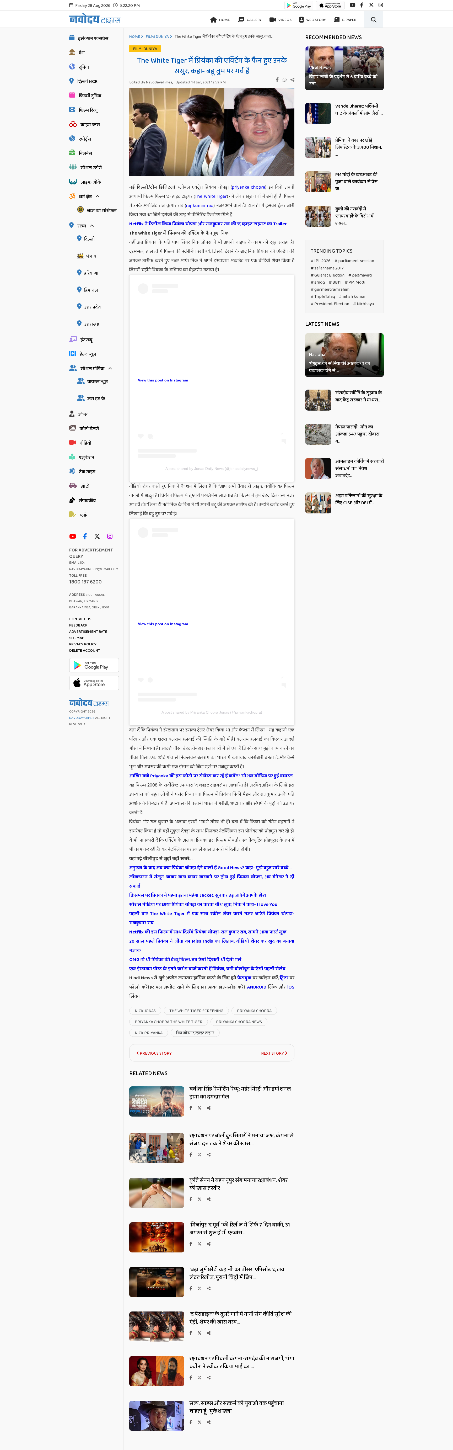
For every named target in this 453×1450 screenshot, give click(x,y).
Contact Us (80, 619)
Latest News (322, 324)
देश (81, 53)
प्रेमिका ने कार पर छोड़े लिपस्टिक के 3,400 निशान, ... (358, 147)
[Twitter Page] (98, 536)
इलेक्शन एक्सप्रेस (93, 38)
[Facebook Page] (86, 536)
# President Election (330, 303)
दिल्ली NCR (87, 81)
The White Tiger (211, 196)
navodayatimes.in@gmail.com (93, 569)
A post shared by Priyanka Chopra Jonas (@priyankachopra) (211, 712)
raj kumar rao (199, 205)
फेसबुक (244, 978)
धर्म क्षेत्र (85, 196)
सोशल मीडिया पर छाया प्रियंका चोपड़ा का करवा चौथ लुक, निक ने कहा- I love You (203, 904)
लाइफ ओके (90, 182)
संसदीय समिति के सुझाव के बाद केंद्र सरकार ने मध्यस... (358, 396)
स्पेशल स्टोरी (91, 168)
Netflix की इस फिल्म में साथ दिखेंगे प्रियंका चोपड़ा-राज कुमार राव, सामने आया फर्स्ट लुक (208, 932)
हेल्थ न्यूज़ (88, 354)
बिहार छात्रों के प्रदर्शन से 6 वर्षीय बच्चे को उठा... (343, 80)
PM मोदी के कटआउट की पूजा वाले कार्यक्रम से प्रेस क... (356, 182)
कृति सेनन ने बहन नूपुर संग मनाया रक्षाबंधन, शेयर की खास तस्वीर (239, 1184)
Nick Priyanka (149, 1033)
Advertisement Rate (88, 632)
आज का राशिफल (101, 210)
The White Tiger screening (196, 1011)
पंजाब (91, 256)
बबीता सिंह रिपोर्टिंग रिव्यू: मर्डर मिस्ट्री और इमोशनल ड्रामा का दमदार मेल (240, 1093)
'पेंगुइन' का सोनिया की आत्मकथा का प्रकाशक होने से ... (339, 367)
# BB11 (335, 282)
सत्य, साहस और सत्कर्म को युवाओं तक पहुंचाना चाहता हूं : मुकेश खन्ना (237, 1407)
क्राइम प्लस (90, 125)
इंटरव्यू (86, 340)
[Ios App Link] (330, 7)
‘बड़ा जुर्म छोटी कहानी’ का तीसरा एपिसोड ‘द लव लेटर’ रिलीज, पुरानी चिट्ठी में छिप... (237, 1273)
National (317, 355)
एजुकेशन (86, 457)
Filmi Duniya (157, 37)
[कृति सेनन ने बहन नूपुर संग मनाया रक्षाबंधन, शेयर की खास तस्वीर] (156, 1206)
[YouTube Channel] (74, 536)
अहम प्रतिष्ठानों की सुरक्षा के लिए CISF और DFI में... (358, 499)
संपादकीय (87, 500)
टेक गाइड (87, 472)
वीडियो (85, 443)
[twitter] (371, 5)
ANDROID (255, 987)
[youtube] (352, 5)
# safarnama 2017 (327, 268)
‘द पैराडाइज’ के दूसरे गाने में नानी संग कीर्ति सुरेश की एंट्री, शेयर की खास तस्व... (241, 1318)
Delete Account (84, 650)
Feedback (78, 625)
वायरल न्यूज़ (97, 381)
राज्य (81, 226)
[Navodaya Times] (95, 18)
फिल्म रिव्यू (88, 110)
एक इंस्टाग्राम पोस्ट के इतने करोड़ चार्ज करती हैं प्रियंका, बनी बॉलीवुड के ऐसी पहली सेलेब (207, 969)
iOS (289, 987)
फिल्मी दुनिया (90, 96)
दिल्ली (89, 239)
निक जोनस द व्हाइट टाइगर (195, 1033)
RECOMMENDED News (333, 37)
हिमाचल (91, 290)
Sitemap (76, 638)
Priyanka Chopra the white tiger (168, 1022)
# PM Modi (355, 282)
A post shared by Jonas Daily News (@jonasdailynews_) (211, 468)
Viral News (320, 68)
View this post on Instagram (163, 380)
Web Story (315, 20)
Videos (285, 20)
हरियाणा (91, 273)
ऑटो (84, 486)
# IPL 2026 (321, 260)
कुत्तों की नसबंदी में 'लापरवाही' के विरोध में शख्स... (354, 216)
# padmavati (360, 275)
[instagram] (381, 5)
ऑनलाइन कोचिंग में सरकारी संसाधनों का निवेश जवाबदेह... (359, 468)
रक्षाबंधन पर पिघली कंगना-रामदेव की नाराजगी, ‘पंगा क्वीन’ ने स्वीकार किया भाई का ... (242, 1362)
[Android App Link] (298, 7)
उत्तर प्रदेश (92, 307)
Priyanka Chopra (254, 1011)
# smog (318, 282)
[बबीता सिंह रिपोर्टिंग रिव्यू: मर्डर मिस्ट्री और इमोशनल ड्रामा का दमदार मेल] (156, 1115)
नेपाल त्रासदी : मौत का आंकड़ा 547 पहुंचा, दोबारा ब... (357, 434)
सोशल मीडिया (92, 369)
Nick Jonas (145, 1011)
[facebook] (361, 5)
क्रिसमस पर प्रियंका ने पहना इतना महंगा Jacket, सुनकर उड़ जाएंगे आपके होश (197, 895)
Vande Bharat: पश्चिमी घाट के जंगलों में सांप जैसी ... (359, 110)
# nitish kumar (352, 296)
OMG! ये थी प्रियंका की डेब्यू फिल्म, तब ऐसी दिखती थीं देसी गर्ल (185, 959)
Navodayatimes (81, 718)
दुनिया (84, 67)
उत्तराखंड (91, 324)
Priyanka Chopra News (239, 1022)
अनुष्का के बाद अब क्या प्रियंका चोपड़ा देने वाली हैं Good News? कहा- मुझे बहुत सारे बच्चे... (210, 868)
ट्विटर (284, 978)
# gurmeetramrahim (330, 289)
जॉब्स (83, 414)
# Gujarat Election (327, 275)
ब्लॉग (84, 515)
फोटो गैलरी (89, 429)
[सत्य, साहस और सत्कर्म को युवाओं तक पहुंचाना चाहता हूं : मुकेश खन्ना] (156, 1429)
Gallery (254, 20)
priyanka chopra (248, 187)
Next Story (273, 1053)
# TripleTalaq (323, 296)
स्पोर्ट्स (85, 139)
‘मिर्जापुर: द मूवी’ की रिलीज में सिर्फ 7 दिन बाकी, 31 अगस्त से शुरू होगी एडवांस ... (240, 1228)
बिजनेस (85, 153)
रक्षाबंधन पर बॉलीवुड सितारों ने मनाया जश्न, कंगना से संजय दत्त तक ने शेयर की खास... (242, 1139)
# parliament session (354, 260)
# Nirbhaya (363, 303)
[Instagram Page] (111, 536)
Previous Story (155, 1053)
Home (224, 20)
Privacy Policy (82, 644)
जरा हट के (96, 398)
